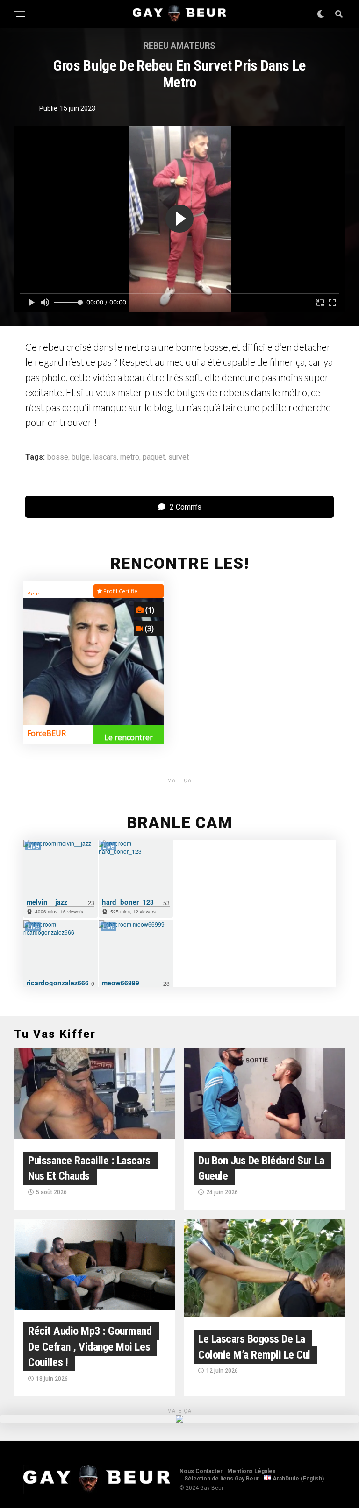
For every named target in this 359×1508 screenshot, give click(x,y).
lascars (105, 457)
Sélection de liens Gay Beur (221, 1478)
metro (129, 457)
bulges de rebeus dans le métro (242, 392)
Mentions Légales (251, 1471)
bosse (57, 457)
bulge (81, 457)
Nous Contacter (201, 1471)
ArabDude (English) (297, 1478)
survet (178, 457)
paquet (154, 457)
